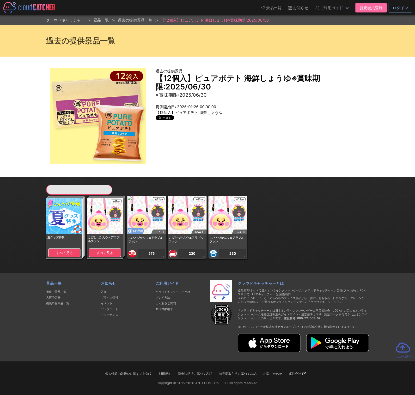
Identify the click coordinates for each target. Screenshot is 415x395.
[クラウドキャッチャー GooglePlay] (337, 350)
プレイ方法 (163, 297)
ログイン (400, 7)
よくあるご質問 (166, 303)
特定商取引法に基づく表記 (237, 374)
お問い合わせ (272, 374)
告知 (104, 292)
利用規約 (165, 374)
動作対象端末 (164, 309)
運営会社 (295, 374)
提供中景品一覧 (56, 292)
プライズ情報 (109, 297)
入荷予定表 (53, 297)
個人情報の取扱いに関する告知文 (128, 374)
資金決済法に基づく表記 (195, 374)
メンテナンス (109, 315)
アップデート (109, 309)
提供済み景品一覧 (57, 303)
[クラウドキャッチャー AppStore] (269, 350)
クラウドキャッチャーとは (173, 292)
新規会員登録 (371, 7)
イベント (106, 303)
